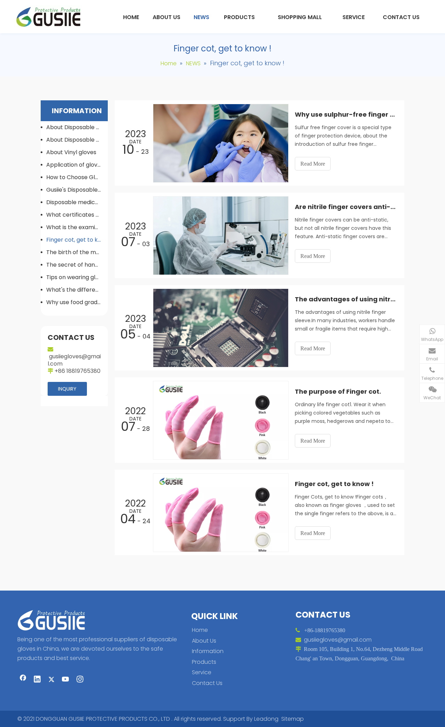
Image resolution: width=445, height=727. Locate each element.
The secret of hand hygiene (77, 265)
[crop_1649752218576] (53, 619)
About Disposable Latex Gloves (77, 127)
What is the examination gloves (77, 227)
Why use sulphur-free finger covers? (346, 114)
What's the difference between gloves (77, 290)
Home (200, 630)
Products (204, 662)
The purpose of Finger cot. (338, 391)
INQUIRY (67, 388)
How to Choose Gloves (77, 177)
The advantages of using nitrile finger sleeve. (346, 299)
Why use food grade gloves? (77, 302)
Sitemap (292, 719)
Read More (312, 164)
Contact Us (207, 683)
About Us (204, 641)
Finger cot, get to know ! (77, 240)
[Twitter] (51, 679)
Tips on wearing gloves (77, 277)
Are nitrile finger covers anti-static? (346, 206)
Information (208, 651)
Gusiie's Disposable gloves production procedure (77, 190)
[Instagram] (80, 679)
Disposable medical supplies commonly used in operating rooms (77, 202)
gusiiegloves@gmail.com (74, 360)
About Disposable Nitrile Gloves (77, 140)
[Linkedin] (37, 679)
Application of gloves (75, 165)
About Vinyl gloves (71, 152)
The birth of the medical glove (77, 252)
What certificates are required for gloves (77, 215)
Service (201, 672)
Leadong (266, 719)
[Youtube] (65, 679)
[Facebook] (23, 679)
